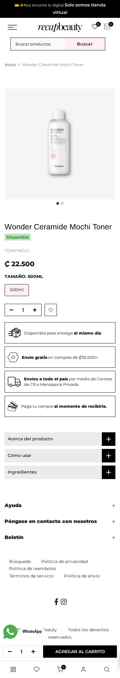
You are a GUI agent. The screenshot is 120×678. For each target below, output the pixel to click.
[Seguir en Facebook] (56, 603)
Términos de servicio (31, 576)
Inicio (10, 65)
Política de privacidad (64, 561)
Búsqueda (20, 561)
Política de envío (82, 576)
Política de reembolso (32, 568)
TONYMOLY (17, 250)
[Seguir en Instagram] (63, 603)
